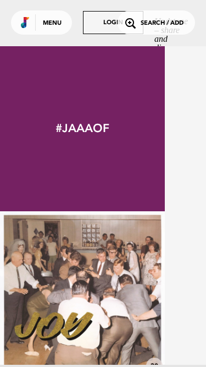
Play (82, 294)
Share (116, 294)
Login (113, 23)
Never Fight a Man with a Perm (82, 346)
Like (48, 294)
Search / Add (162, 23)
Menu (52, 23)
